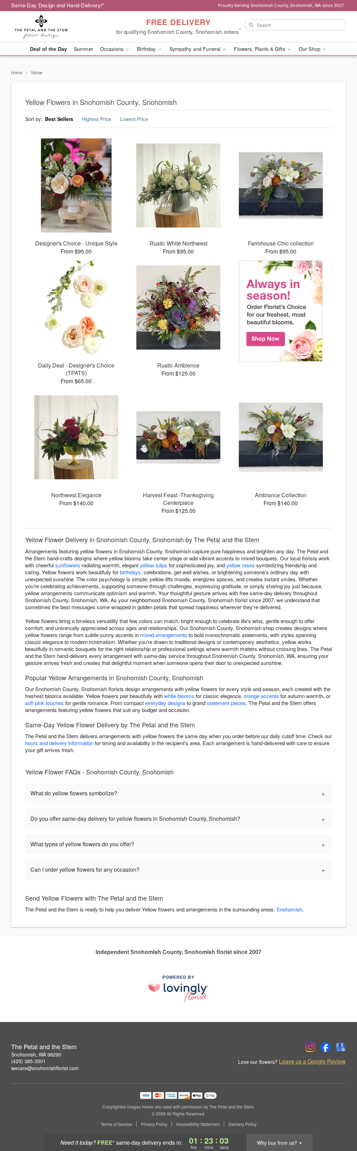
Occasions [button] (112, 48)
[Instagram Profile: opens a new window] (310, 1047)
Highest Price (96, 118)
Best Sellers (59, 118)
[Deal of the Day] (281, 311)
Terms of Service (116, 1124)
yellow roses (240, 565)
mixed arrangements (163, 634)
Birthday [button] (147, 48)
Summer (83, 48)
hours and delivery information (59, 743)
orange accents (261, 695)
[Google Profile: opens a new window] (341, 1047)
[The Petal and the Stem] (61, 27)
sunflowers (67, 565)
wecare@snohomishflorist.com (45, 1068)
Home (16, 72)
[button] (339, 1121)
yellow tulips (153, 565)
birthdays (130, 572)
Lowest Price (134, 118)
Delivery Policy (242, 1124)
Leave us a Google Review (312, 1061)
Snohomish (289, 909)
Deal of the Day (48, 48)
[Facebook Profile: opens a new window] (326, 1047)
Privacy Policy (154, 1124)
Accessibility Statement (198, 1124)
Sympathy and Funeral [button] (195, 48)
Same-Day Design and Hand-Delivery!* (58, 5)
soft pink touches (44, 702)
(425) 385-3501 (28, 1061)
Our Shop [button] (310, 48)
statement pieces (226, 702)
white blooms (179, 695)
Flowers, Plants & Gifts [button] (260, 48)
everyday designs (165, 702)
